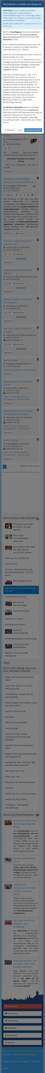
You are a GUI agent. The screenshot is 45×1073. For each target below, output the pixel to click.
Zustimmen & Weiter (33, 130)
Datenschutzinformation (13, 59)
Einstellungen (9, 130)
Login (20, 130)
